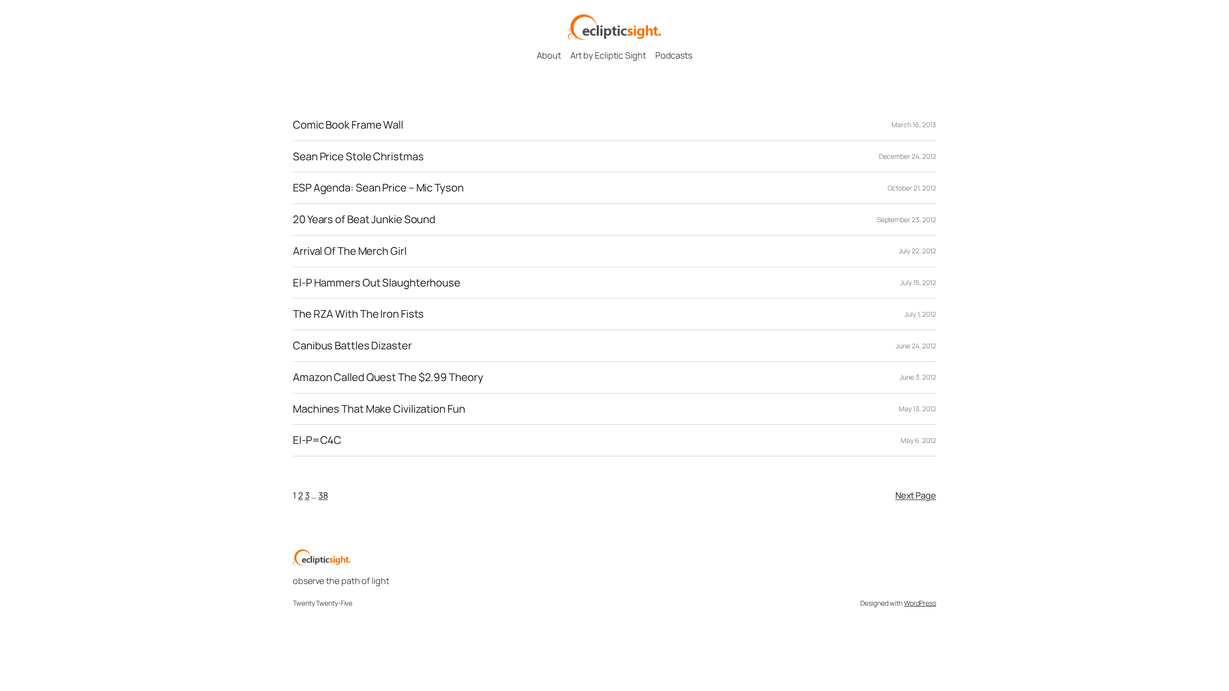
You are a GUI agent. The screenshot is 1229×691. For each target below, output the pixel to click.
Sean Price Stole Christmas (358, 157)
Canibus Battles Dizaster (352, 346)
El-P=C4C (317, 440)
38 (323, 495)
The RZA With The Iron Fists (358, 314)
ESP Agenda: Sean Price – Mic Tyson (378, 188)
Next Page (915, 495)
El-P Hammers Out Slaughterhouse (376, 283)
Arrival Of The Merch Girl (350, 251)
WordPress (920, 603)
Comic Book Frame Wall (348, 125)
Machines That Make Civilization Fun (379, 409)
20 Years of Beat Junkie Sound (364, 220)
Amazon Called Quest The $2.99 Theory (388, 377)
